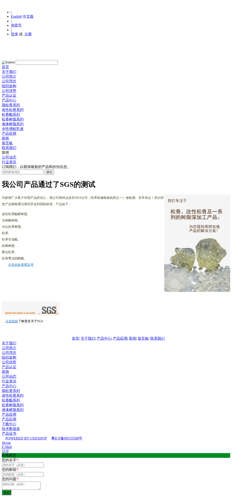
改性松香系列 (13, 110)
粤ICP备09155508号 (66, 438)
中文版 (28, 16)
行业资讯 (9, 162)
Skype (6, 443)
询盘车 (16, 25)
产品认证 (9, 95)
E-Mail (7, 447)
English (16, 16)
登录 (14, 34)
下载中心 (9, 424)
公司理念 (9, 81)
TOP (5, 451)
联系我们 (9, 148)
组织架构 (9, 86)
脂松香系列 (11, 105)
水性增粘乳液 (13, 129)
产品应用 (9, 133)
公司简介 (9, 76)
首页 (5, 67)
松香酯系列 (11, 114)
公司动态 (9, 157)
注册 (28, 34)
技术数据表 (11, 429)
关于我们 (9, 72)
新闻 (5, 138)
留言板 (7, 143)
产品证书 (9, 433)
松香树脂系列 (13, 119)
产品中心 (9, 100)
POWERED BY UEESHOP (26, 438)
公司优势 (9, 91)
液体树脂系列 (13, 124)
